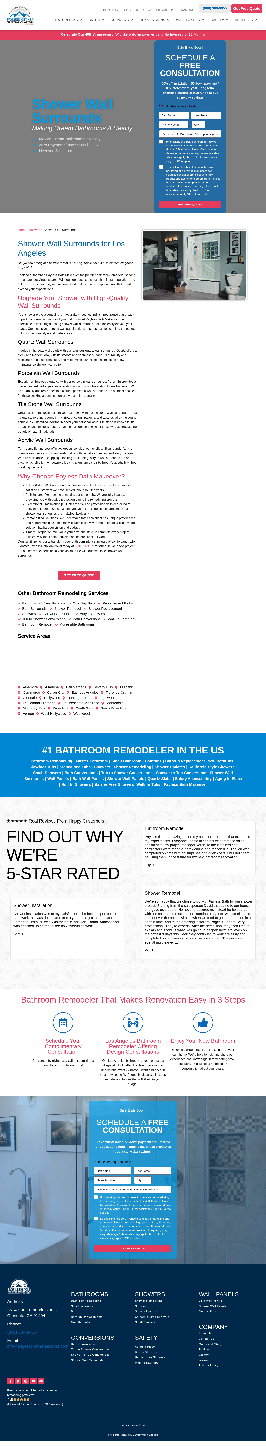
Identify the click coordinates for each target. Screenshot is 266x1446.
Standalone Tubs (75, 767)
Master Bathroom (92, 761)
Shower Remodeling (132, 767)
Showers (120, 20)
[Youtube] (33, 1381)
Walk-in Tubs (148, 784)
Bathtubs (153, 761)
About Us (244, 20)
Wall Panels (188, 20)
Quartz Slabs (160, 778)
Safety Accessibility (193, 778)
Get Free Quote (246, 8)
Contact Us (109, 9)
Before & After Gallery (155, 9)
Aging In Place (228, 778)
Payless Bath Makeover (185, 784)
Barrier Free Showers (114, 784)
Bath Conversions (81, 773)
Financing (186, 9)
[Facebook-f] (10, 1381)
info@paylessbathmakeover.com (37, 1346)
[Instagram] (25, 1381)
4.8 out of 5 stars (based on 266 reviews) (35, 1404)
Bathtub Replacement (185, 761)
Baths (94, 20)
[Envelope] (41, 1381)
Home (22, 230)
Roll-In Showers (76, 784)
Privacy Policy (138, 1425)
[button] (10, 929)
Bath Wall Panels (88, 778)
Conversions (152, 20)
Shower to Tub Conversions (181, 773)
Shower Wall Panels (125, 778)
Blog (127, 9)
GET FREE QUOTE (190, 204)
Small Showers (47, 773)
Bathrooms (66, 20)
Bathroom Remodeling (51, 761)
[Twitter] (18, 1381)
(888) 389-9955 (215, 8)
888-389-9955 (84, 546)
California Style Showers (211, 767)
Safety (217, 20)
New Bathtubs (220, 761)
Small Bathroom (126, 761)
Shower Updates (170, 767)
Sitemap (125, 1425)
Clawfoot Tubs (42, 767)
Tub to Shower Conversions (126, 773)
